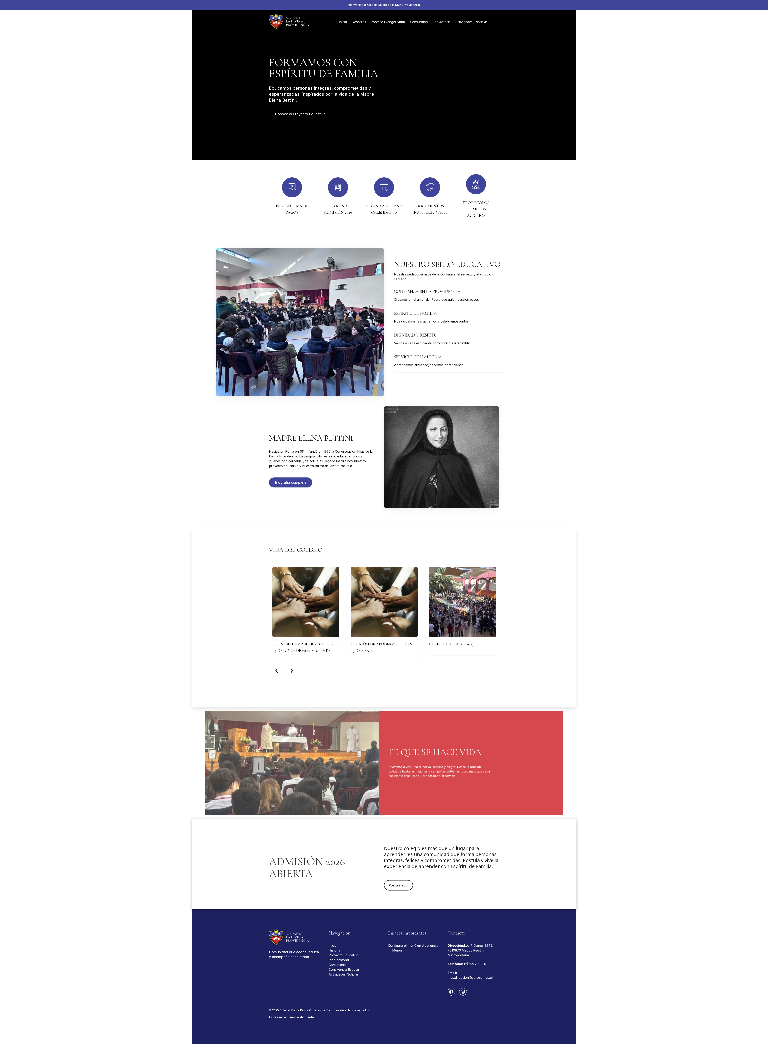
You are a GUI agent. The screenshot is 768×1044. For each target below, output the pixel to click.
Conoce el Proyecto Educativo (300, 114)
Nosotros (359, 22)
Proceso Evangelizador (388, 22)
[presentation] (276, 669)
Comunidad (419, 22)
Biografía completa (290, 482)
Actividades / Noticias (471, 22)
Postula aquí (398, 884)
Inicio (343, 22)
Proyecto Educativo (343, 955)
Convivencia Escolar (344, 970)
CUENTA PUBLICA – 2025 (451, 644)
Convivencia (442, 22)
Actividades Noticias (344, 974)
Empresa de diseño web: (292, 1017)
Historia (334, 950)
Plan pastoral (339, 960)
